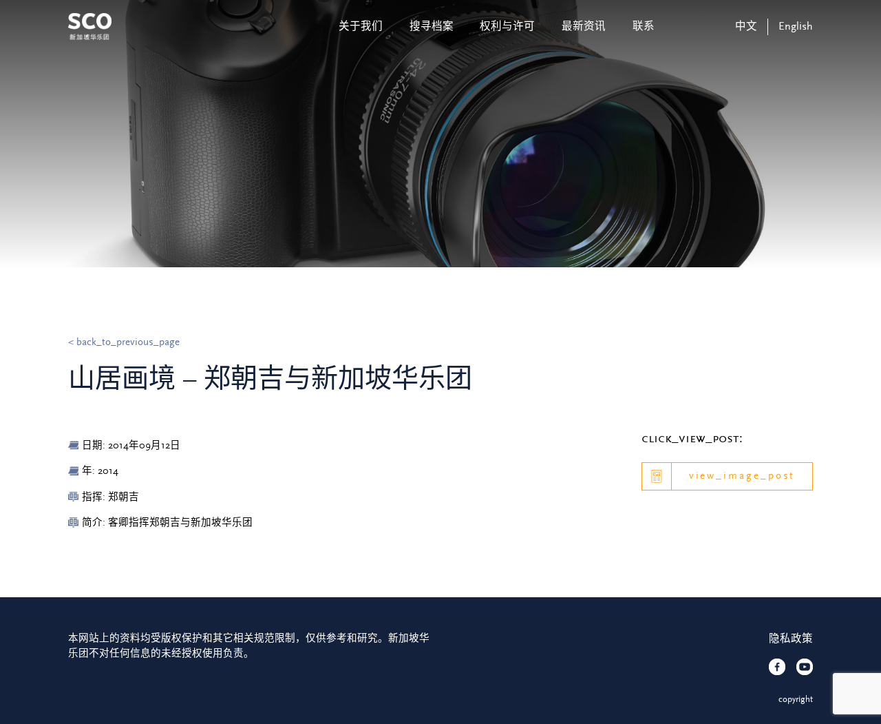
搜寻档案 (432, 26)
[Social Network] (777, 667)
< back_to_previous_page (124, 342)
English (795, 26)
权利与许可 (507, 26)
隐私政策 (791, 639)
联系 (644, 26)
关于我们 (361, 26)
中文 (746, 26)
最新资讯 (584, 26)
